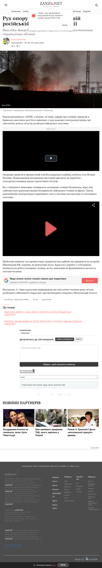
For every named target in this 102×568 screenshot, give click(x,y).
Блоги (54, 485)
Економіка (16, 11)
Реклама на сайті (91, 497)
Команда (91, 488)
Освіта (26, 11)
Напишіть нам (92, 494)
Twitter (78, 489)
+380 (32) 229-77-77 (18, 514)
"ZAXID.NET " (9, 485)
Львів (66, 481)
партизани (46, 299)
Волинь (66, 489)
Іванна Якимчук (18, 39)
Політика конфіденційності (93, 508)
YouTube (79, 492)
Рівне (66, 498)
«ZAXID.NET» (19, 510)
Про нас (90, 481)
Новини (55, 477)
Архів (54, 500)
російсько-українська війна (16, 299)
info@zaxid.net (30, 516)
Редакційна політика (91, 485)
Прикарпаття (68, 484)
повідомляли (45, 289)
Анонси (55, 489)
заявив (58, 116)
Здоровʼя (87, 11)
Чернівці (67, 495)
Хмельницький (69, 501)
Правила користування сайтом (92, 503)
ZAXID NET (51, 3)
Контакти (91, 491)
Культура (77, 11)
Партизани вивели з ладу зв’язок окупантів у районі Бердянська (37, 311)
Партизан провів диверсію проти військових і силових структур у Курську (43, 321)
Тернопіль (67, 487)
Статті (54, 481)
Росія (35, 299)
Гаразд (64, 25)
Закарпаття (67, 492)
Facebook (79, 486)
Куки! (54, 565)
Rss (77, 483)
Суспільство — (18, 42)
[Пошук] (96, 5)
